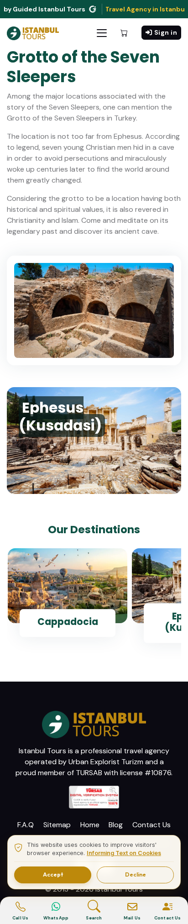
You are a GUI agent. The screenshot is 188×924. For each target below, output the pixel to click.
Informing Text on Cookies (124, 853)
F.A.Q (25, 825)
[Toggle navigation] (102, 33)
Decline (135, 874)
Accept (53, 874)
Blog (116, 825)
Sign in (166, 32)
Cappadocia (67, 621)
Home (89, 825)
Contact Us (151, 825)
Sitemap (57, 825)
